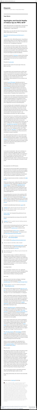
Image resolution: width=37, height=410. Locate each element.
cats (8, 129)
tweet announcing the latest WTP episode (13, 233)
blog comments (9, 383)
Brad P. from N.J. (24, 311)
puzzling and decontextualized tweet (19, 240)
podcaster (18, 311)
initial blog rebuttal (11, 307)
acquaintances (17, 382)
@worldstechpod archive (19, 245)
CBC (23, 383)
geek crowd (26, 385)
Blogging (16, 383)
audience (5, 383)
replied (5, 218)
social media (11, 62)
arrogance (24, 382)
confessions (5, 385)
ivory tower (16, 386)
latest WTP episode (11, 82)
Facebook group (7, 87)
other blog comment (9, 331)
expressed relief (7, 214)
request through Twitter (22, 281)
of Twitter (13, 345)
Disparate (7, 8)
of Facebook (7, 345)
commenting (18, 384)
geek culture (6, 386)
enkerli (6, 207)
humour (5, 138)
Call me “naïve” (7, 213)
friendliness (22, 385)
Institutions (12, 386)
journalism (20, 386)
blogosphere (21, 383)
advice (21, 382)
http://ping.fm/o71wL (9, 285)
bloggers (13, 383)
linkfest (23, 386)
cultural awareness (17, 385)
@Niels (5, 333)
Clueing (9, 384)
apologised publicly (10, 343)
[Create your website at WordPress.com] (18, 1)
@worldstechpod (7, 281)
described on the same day (12, 124)
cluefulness (5, 384)
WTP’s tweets (16, 230)
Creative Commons (11, 385)
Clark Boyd (16, 55)
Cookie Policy (21, 408)
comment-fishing (13, 384)
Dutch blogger (18, 331)
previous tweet (14, 227)
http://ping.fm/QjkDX (13, 237)
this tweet (17, 248)
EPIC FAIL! (14, 129)
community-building (24, 384)
